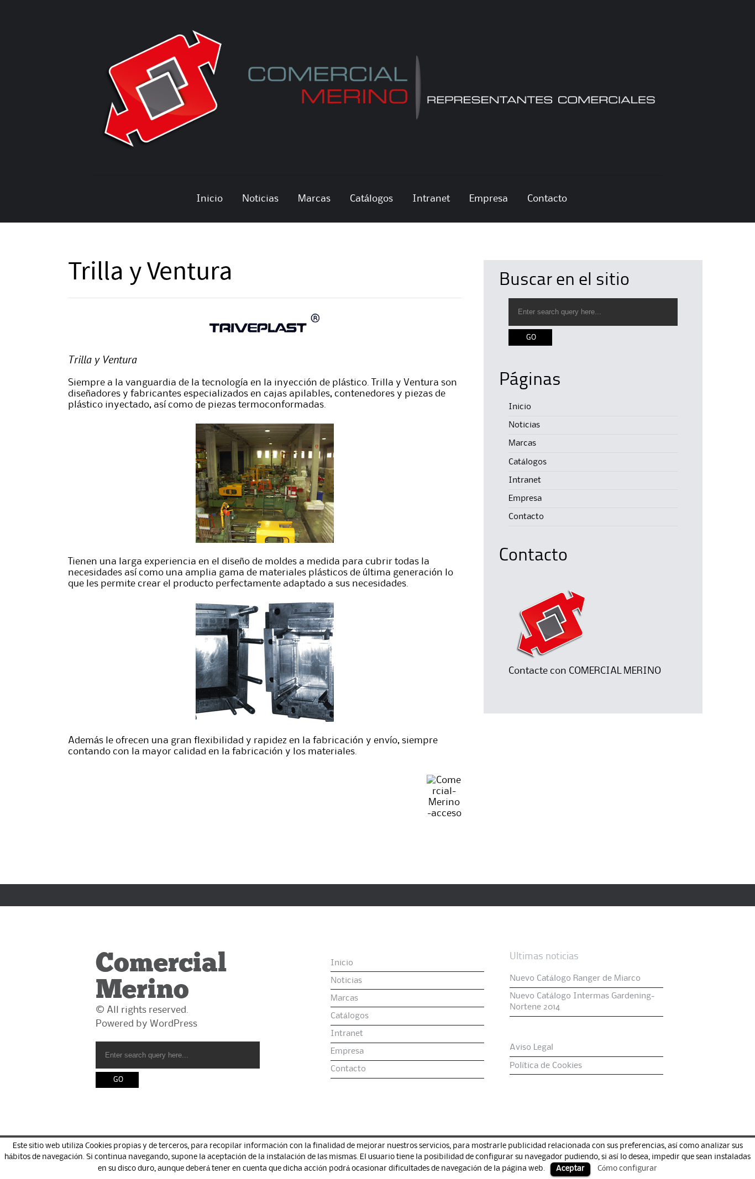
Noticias (260, 198)
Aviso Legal (531, 1047)
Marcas (314, 198)
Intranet (431, 198)
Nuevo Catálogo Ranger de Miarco (575, 978)
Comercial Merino (161, 977)
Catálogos (371, 198)
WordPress (173, 1023)
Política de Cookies (546, 1066)
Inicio (209, 198)
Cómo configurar (627, 1168)
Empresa (488, 198)
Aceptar (570, 1168)
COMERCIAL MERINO (615, 671)
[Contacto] (549, 662)
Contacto (547, 198)
